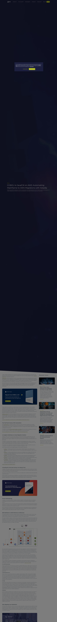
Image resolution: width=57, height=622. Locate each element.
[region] (28, 66)
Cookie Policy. (32, 66)
